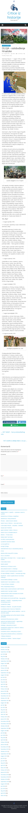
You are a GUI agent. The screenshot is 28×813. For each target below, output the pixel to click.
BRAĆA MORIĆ (4, 564)
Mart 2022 (3, 686)
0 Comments (20, 53)
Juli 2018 (3, 786)
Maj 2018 (3, 791)
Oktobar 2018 (4, 779)
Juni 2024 (3, 654)
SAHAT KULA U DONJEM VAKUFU (9, 532)
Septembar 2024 (5, 652)
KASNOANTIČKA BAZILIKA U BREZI (9, 619)
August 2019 (4, 756)
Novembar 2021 (5, 696)
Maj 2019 (3, 763)
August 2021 (4, 703)
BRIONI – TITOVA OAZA (7, 534)
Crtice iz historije (14, 15)
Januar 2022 (4, 691)
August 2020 (4, 730)
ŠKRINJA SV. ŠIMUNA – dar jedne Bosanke (11, 606)
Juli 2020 (3, 733)
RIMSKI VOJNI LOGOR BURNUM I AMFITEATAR (12, 589)
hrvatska (4, 55)
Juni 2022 (3, 679)
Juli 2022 (3, 677)
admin (13, 53)
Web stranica (4, 492)
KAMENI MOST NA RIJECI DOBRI (9, 591)
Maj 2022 (3, 682)
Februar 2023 (4, 668)
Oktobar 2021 (4, 698)
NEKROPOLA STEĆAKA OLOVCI (8, 566)
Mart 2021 (3, 714)
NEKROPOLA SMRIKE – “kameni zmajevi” (11, 638)
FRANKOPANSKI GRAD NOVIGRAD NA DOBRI (12, 593)
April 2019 (3, 765)
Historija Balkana (6, 45)
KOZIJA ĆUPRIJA (5, 546)
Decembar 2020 (5, 721)
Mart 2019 (3, 767)
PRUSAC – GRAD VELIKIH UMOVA (9, 521)
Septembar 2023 (5, 661)
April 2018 (3, 793)
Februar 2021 (4, 716)
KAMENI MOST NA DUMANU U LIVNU (10, 582)
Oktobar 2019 (4, 751)
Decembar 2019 (5, 747)
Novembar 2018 (5, 777)
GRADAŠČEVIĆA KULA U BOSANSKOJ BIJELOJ (12, 548)
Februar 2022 (4, 689)
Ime (2, 476)
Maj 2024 (3, 656)
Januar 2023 (4, 670)
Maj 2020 (3, 737)
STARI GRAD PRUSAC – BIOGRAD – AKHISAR (12, 525)
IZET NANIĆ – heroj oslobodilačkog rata (13, 433)
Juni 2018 (3, 788)
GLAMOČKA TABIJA (5, 604)
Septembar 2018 (5, 781)
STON (2, 551)
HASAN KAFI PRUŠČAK (6, 528)
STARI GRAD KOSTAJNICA (7, 596)
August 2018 (4, 784)
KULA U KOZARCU (5, 555)
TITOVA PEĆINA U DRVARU (7, 584)
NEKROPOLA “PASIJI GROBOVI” (8, 518)
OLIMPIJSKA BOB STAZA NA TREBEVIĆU (11, 609)
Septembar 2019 (5, 753)
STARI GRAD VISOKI (6, 562)
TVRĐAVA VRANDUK (6, 636)
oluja (11, 55)
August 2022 (4, 675)
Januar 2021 (4, 719)
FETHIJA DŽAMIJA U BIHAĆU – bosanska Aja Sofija (13, 573)
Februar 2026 (4, 647)
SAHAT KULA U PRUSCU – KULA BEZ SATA (11, 523)
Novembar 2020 (5, 723)
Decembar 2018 (5, 774)
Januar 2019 (4, 772)
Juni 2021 (3, 707)
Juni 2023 (3, 665)
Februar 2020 (4, 742)
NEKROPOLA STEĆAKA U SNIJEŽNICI (10, 516)
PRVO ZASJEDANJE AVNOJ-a (7, 586)
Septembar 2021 (5, 700)
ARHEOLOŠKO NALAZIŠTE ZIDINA (9, 553)
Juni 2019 (3, 760)
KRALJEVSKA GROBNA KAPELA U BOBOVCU (11, 634)
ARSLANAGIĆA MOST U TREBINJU (9, 569)
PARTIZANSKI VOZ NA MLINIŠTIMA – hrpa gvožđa (13, 598)
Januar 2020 (4, 744)
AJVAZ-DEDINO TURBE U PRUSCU (9, 530)
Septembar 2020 (5, 728)
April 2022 (3, 684)
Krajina (7, 55)
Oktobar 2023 (4, 658)
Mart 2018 (3, 795)
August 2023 (4, 663)
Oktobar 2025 (4, 649)
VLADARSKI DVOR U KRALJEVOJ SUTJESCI (11, 631)
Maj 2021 (3, 709)
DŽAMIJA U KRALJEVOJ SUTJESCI (9, 625)
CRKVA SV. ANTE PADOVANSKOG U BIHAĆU (11, 571)
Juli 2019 (3, 758)
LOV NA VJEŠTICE (5, 544)
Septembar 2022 (5, 672)
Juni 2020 (3, 735)
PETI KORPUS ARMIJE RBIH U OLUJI (15, 441)
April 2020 (3, 740)
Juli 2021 (3, 705)
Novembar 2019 (5, 749)
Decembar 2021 (5, 693)
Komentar (3, 454)
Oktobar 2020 (4, 726)
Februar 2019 (4, 770)
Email (2, 484)
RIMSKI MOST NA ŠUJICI (7, 537)
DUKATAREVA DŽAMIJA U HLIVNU (9, 579)
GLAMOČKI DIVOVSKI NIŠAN (8, 541)
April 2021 (3, 712)
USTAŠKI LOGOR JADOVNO (7, 539)
